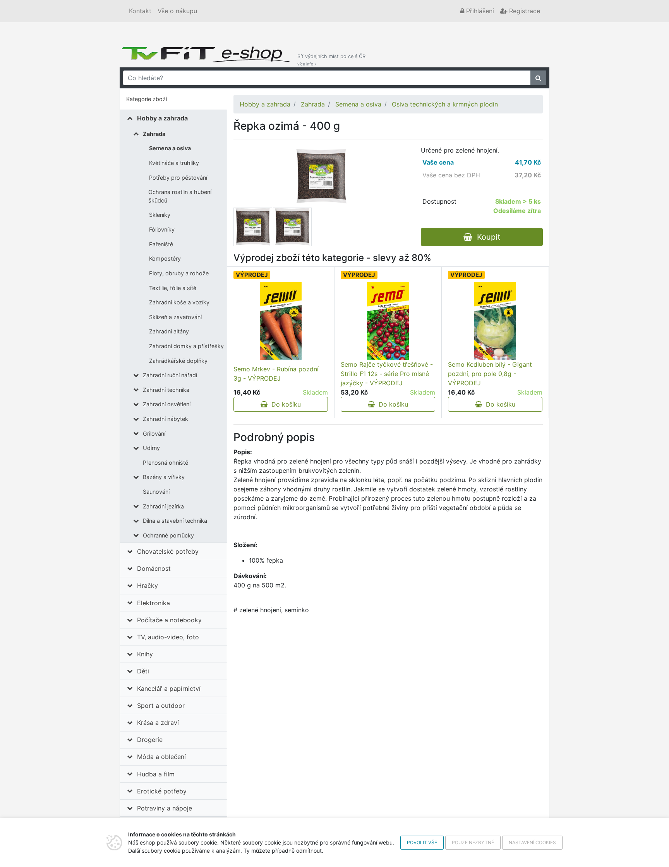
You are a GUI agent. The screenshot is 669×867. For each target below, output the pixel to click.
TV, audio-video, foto (168, 637)
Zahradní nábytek (165, 418)
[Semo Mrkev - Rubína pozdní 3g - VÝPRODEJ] (280, 321)
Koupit (486, 237)
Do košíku (284, 404)
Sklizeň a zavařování (175, 317)
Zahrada (154, 133)
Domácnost (154, 568)
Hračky (147, 585)
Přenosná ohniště (165, 462)
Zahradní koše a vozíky (179, 302)
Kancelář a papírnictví (169, 688)
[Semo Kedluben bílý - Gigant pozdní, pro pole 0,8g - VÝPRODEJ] (495, 321)
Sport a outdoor (161, 705)
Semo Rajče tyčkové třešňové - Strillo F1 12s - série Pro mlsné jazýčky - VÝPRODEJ (387, 374)
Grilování (154, 433)
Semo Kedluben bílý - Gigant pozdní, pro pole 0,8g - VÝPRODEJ (490, 374)
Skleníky (159, 214)
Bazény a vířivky (164, 477)
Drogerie (150, 739)
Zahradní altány (169, 331)
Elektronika (153, 603)
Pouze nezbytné (473, 842)
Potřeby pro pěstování (178, 177)
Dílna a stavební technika (175, 520)
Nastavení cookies (532, 842)
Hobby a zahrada (162, 118)
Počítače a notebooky (169, 620)
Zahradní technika (166, 389)
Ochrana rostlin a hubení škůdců (179, 196)
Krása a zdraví (158, 722)
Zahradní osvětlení (166, 404)
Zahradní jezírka (163, 506)
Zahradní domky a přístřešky (186, 346)
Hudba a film (156, 774)
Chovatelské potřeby (168, 551)
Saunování (156, 491)
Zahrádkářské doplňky (178, 360)
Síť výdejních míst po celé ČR (331, 59)
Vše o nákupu (177, 11)
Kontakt (140, 11)
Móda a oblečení (161, 757)
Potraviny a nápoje (164, 808)
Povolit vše (422, 842)
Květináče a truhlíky (174, 163)
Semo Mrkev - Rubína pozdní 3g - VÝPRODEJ (276, 373)
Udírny (151, 448)
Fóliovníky (162, 229)
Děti (143, 671)
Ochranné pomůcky (168, 535)
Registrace (523, 11)
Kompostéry (165, 258)
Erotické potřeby (162, 791)
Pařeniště (161, 244)
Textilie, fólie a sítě (172, 288)
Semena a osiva (170, 148)
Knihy (145, 654)
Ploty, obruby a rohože (179, 273)
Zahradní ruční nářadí (170, 375)
